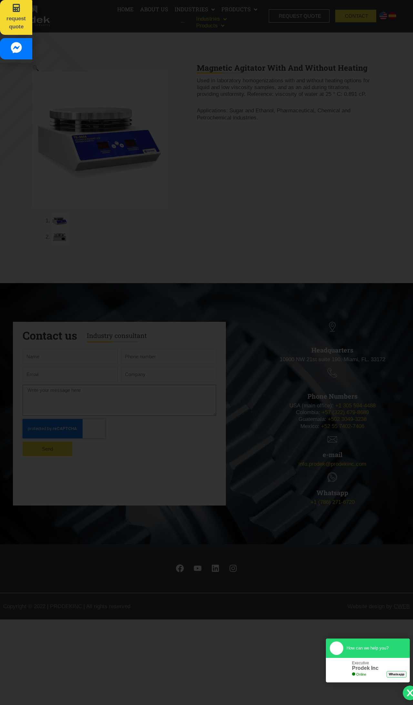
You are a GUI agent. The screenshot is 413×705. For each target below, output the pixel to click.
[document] (206, 352)
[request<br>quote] (16, 8)
